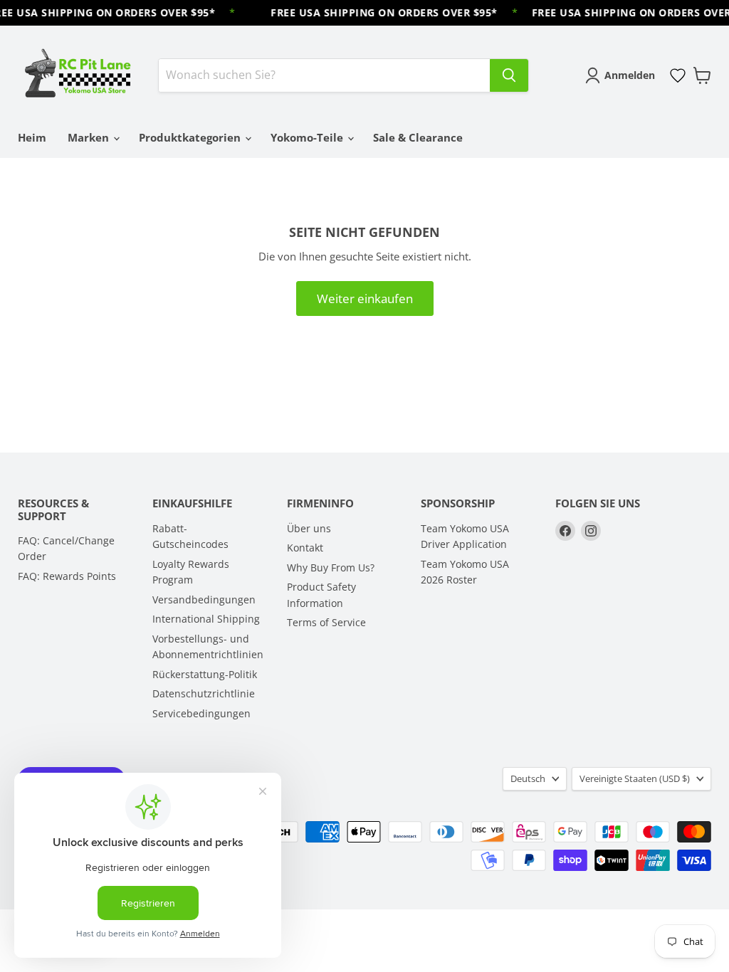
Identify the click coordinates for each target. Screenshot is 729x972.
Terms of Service (326, 622)
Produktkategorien (191, 137)
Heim (32, 137)
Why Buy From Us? (330, 567)
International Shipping (206, 618)
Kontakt (305, 547)
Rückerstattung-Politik (204, 674)
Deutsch (527, 778)
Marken (90, 137)
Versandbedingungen (204, 599)
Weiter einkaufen (365, 298)
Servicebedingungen (201, 713)
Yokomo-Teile (308, 137)
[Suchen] (509, 75)
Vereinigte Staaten (634, 778)
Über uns (309, 528)
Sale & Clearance (418, 137)
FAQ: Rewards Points (67, 576)
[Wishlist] (677, 75)
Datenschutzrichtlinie (203, 693)
